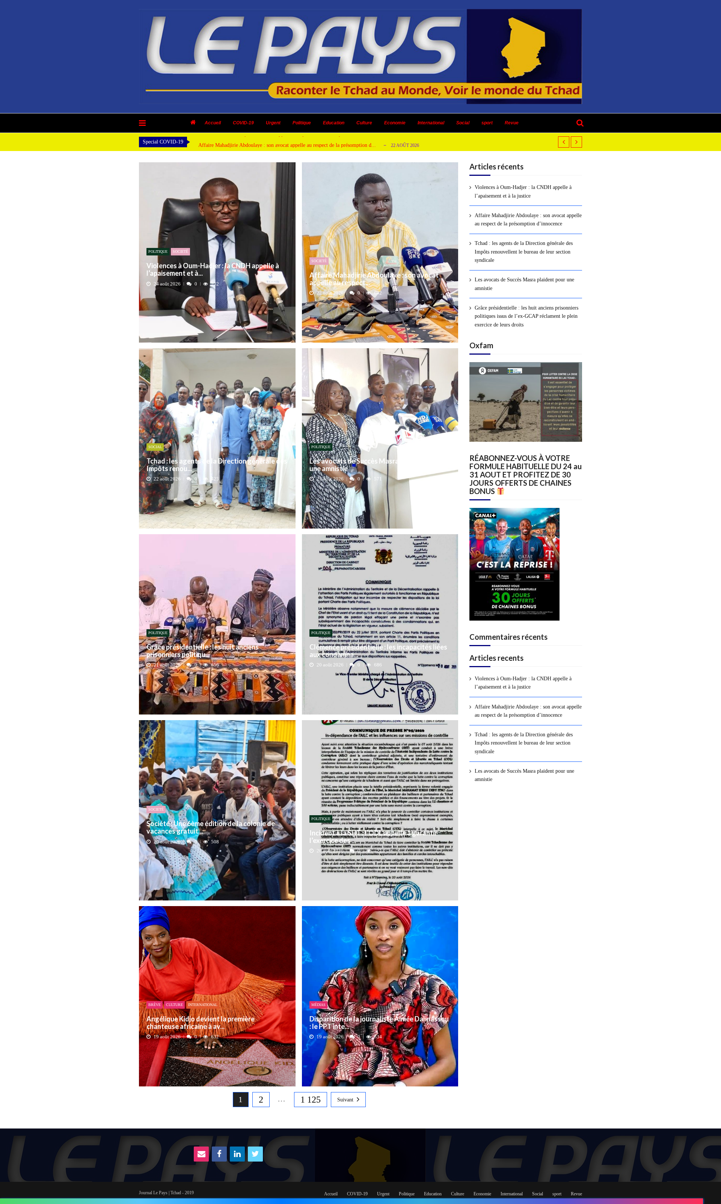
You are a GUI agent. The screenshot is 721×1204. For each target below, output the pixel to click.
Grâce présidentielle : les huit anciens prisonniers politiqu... (202, 651)
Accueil (213, 122)
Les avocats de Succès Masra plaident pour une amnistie (375, 465)
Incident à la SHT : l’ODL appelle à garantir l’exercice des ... (373, 836)
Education (333, 122)
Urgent (273, 122)
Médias (318, 1005)
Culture (364, 122)
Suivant (345, 1100)
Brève (154, 1005)
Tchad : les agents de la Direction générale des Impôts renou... (216, 465)
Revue (512, 122)
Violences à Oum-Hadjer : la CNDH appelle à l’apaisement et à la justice (523, 191)
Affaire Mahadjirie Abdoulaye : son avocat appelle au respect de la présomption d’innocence (528, 220)
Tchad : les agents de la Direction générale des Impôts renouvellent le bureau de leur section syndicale (524, 251)
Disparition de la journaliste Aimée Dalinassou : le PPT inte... (379, 1022)
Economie (395, 122)
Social (462, 122)
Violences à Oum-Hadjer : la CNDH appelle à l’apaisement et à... (212, 269)
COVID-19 (243, 122)
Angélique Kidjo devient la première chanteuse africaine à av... (200, 1022)
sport (487, 122)
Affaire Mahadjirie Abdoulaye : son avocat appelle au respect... (374, 279)
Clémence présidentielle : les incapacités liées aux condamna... (378, 651)
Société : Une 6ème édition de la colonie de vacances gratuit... (210, 827)
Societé (180, 251)
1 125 (310, 1099)
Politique (302, 122)
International (431, 122)
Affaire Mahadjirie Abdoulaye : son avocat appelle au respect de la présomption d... (287, 145)
